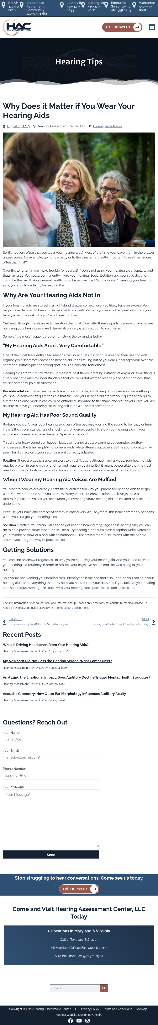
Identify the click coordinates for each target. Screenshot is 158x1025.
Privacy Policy (90, 1009)
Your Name (11, 733)
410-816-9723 (88, 939)
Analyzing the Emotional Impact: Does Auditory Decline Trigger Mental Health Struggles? (76, 677)
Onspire (97, 1015)
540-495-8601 (145, 8)
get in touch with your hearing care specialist (71, 588)
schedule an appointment (72, 607)
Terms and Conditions (117, 1009)
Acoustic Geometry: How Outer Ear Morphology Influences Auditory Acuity (64, 694)
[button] (152, 27)
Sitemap (141, 1009)
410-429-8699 (73, 8)
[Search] (104, 988)
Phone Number (14, 769)
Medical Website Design (71, 1015)
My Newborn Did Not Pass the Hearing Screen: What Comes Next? (57, 661)
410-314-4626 (94, 8)
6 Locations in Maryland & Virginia (79, 931)
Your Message (13, 787)
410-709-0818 (15, 8)
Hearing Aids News (107, 126)
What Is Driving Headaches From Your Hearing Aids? (46, 645)
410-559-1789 (36, 13)
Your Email (11, 750)
